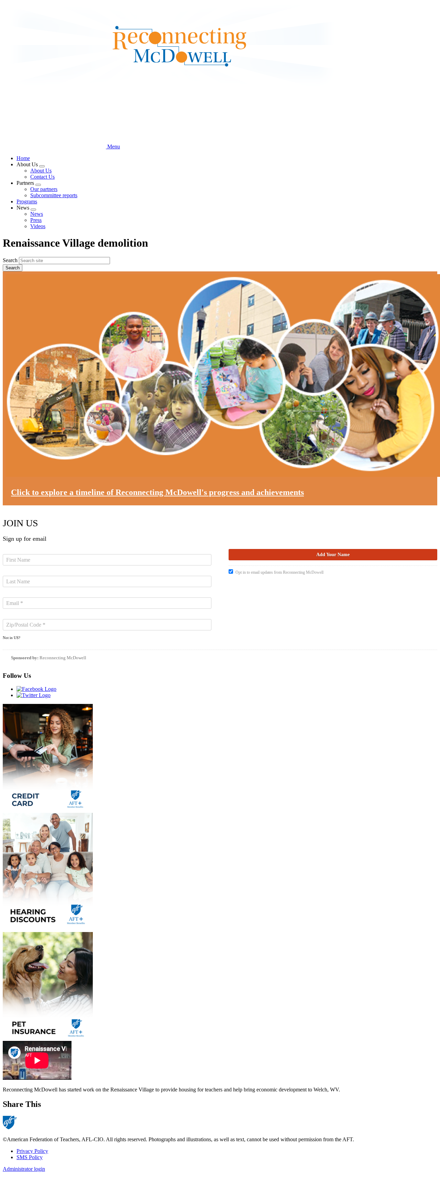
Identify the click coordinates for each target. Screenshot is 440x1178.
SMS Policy (29, 1157)
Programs (26, 201)
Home (23, 158)
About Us (41, 170)
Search (10, 260)
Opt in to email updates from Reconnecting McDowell (279, 572)
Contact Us (42, 177)
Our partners (43, 189)
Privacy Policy (32, 1151)
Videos (37, 226)
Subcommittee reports (53, 195)
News (36, 214)
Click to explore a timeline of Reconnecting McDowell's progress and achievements (157, 492)
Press (36, 220)
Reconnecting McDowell (63, 657)
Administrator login (24, 1169)
